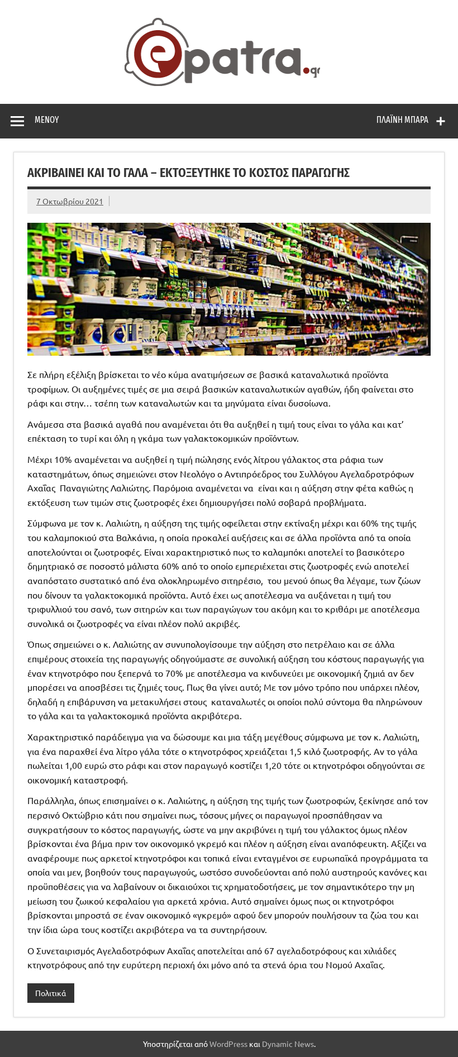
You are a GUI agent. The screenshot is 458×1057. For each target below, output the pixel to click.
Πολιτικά (50, 993)
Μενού (47, 119)
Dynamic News (288, 1044)
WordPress (228, 1044)
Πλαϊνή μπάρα (402, 119)
